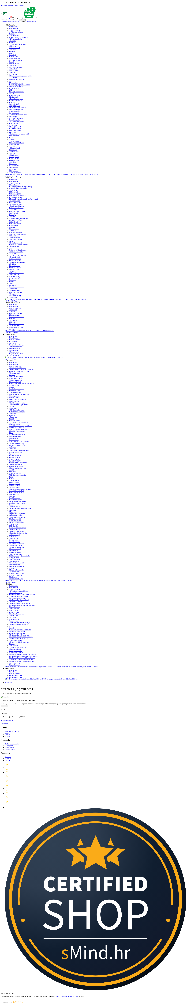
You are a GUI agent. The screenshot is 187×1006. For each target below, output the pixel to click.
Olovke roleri (13, 526)
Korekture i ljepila (15, 390)
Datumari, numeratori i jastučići (19, 371)
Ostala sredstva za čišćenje (17, 647)
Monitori (12, 41)
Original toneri (14, 352)
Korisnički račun (30, 21)
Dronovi (12, 227)
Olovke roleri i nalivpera (17, 412)
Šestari (11, 505)
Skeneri (12, 102)
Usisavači (13, 285)
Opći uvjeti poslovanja (12, 744)
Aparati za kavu (14, 266)
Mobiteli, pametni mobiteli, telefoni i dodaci (23, 199)
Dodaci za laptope (15, 60)
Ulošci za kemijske (15, 473)
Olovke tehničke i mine (16, 410)
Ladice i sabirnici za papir (17, 468)
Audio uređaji (14, 190)
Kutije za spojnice (14, 459)
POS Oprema (14, 35)
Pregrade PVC (13, 438)
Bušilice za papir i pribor (17, 403)
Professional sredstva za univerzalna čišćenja (23, 656)
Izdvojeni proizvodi (15, 30)
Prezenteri (12, 169)
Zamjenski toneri (14, 350)
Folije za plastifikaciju (16, 579)
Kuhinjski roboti (14, 276)
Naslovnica (8, 682)
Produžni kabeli (14, 257)
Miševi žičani (14, 160)
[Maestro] (7, 772)
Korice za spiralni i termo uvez (18, 429)
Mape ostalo (13, 510)
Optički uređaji (14, 123)
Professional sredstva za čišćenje (19, 603)
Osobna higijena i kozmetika (18, 596)
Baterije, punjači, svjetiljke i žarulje (20, 187)
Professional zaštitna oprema (18, 624)
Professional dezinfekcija (17, 598)
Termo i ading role (15, 382)
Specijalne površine (15, 651)
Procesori (13, 125)
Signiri (11, 568)
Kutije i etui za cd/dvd (16, 378)
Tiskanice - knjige (14, 535)
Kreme (11, 626)
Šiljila (11, 477)
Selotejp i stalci (14, 396)
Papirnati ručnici (14, 619)
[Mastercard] (7, 767)
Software (12, 46)
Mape (11, 406)
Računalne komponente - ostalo (19, 134)
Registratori (13, 417)
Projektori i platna (15, 204)
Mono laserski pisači (16, 99)
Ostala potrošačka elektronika (18, 188)
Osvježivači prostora (16, 652)
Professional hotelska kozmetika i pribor (21, 661)
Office (11, 137)
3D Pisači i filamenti (16, 118)
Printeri (12, 42)
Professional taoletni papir (17, 633)
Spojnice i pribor (14, 385)
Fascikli (12, 387)
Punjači (12, 216)
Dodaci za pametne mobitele (18, 234)
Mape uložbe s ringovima (17, 514)
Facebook (8, 757)
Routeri (12, 72)
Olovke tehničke (14, 524)
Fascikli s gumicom (15, 464)
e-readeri (12, 51)
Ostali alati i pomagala (16, 614)
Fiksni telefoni (14, 236)
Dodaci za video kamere (16, 287)
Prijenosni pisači (14, 113)
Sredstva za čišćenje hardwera (19, 642)
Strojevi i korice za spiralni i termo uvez (21, 369)
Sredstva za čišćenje (16, 601)
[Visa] (7, 778)
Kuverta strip (13, 538)
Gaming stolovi (14, 158)
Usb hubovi (13, 164)
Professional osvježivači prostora (19, 635)
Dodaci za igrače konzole (17, 211)
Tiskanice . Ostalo (14, 529)
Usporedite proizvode (7, 21)
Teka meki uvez (14, 559)
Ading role (12, 447)
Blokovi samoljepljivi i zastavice (19, 556)
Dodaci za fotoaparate (16, 292)
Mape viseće (13, 512)
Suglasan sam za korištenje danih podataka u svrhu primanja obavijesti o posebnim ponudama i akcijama (53, 704)
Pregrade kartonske (15, 436)
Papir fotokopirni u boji (16, 491)
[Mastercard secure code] (7, 799)
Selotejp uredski (14, 482)
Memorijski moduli (15, 127)
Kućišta (12, 132)
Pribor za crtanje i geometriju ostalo (20, 508)
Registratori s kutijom (16, 545)
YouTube (7, 760)
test (10, 248)
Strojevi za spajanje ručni (17, 445)
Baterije (12, 215)
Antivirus (12, 139)
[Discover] (7, 788)
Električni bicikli (14, 246)
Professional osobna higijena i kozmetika (22, 605)
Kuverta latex (13, 536)
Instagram (8, 758)
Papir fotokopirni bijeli (16, 492)
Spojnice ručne (14, 454)
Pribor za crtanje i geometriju (18, 405)
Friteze (11, 271)
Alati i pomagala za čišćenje (18, 591)
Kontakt (7, 734)
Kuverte (12, 415)
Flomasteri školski (14, 565)
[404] (95, 990)
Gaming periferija (15, 172)
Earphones (13, 150)
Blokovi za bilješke (15, 552)
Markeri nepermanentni (16, 566)
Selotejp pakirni (14, 484)
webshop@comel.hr (7, 720)
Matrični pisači (13, 97)
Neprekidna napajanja (16, 79)
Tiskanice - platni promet (17, 531)
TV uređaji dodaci (15, 223)
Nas (10, 81)
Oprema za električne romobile (18, 245)
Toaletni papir (13, 621)
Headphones (14, 165)
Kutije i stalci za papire (16, 389)
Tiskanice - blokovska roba (18, 533)
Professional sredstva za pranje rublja (21, 659)
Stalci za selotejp (14, 485)
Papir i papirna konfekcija (17, 399)
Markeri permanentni (16, 563)
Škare (11, 433)
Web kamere (13, 167)
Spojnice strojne (14, 457)
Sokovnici (12, 280)
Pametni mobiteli (14, 238)
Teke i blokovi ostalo (15, 554)
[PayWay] (9, 807)
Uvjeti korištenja (73, 996)
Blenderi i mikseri (15, 267)
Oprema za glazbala (15, 232)
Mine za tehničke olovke (16, 522)
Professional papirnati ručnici (18, 638)
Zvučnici (12, 162)
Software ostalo (14, 136)
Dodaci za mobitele (15, 239)
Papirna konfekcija (15, 593)
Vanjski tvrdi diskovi (16, 92)
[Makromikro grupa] (5, 18)
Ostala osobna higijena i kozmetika (20, 630)
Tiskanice (12, 413)
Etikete (11, 419)
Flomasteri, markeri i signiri (18, 422)
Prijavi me (4, 706)
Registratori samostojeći (16, 543)
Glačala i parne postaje (16, 273)
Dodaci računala (14, 144)
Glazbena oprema (15, 197)
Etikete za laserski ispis (16, 547)
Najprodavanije (13, 28)
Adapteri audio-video (16, 252)
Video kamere (14, 290)
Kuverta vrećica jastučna (16, 573)
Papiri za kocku (14, 498)
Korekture (12, 471)
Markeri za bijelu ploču (16, 570)
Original (12, 343)
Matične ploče (14, 120)
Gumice (11, 478)
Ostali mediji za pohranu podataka (19, 85)
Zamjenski (13, 341)
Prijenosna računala (16, 32)
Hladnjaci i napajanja (16, 121)
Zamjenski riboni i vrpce (16, 345)
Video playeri (13, 222)
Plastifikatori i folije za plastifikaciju (20, 426)
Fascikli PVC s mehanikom (18, 463)
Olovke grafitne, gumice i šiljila (19, 394)
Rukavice (12, 617)
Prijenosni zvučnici (15, 220)
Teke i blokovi (14, 420)
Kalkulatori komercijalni (17, 517)
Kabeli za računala (15, 259)
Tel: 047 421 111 (6, 723)
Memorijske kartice (16, 83)
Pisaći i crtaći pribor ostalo (17, 368)
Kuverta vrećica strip (15, 575)
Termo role (12, 448)
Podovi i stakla (14, 615)
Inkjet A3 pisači (14, 104)
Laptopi (12, 55)
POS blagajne (13, 70)
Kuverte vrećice (14, 424)
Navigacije (13, 209)
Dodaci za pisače (14, 111)
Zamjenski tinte (14, 348)
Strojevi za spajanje (15, 380)
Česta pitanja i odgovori (12, 731)
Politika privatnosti (61, 996)
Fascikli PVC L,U (15, 461)
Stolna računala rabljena (16, 143)
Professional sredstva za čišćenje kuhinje (22, 658)
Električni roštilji (14, 269)
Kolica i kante (13, 610)
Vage (11, 283)
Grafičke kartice (15, 129)
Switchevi (13, 78)
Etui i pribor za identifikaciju (18, 501)
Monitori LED (14, 95)
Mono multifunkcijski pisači (17, 107)
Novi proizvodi (13, 27)
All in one (12, 146)
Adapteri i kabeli (15, 130)
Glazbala (12, 230)
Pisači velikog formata (16, 109)
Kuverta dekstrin (14, 542)
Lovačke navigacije (15, 296)
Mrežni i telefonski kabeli (17, 255)
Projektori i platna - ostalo (17, 262)
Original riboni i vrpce (16, 354)
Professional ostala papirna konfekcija (21, 637)
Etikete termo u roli (15, 549)
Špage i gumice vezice (16, 376)
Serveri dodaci (14, 63)
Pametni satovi (14, 229)
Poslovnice (4, 6)
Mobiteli (12, 241)
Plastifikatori (13, 577)
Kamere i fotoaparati (16, 208)
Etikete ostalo (13, 550)
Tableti (11, 53)
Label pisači (13, 116)
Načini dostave (9, 747)
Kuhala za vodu (14, 274)
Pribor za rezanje (14, 373)
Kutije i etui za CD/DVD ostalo (19, 441)
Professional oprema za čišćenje (19, 623)
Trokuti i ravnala (14, 506)
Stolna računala (14, 48)
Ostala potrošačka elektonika (18, 218)
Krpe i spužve (14, 608)
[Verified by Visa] (7, 793)
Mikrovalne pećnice (15, 278)
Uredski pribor (14, 401)
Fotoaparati (13, 288)
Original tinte (14, 355)
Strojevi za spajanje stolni (17, 443)
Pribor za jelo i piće (15, 675)
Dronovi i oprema (15, 194)
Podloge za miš (14, 397)
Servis (6, 733)
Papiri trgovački (14, 494)
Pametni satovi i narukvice (17, 195)
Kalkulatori (13, 408)
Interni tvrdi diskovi (16, 86)
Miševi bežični (14, 151)
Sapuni (11, 628)
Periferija (12, 49)
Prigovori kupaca (10, 749)
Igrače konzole (14, 185)
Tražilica (22, 20)
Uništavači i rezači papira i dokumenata (21, 383)
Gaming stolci (14, 157)
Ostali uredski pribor (15, 499)
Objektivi (12, 311)
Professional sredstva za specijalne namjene (22, 654)
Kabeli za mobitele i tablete (17, 250)
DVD (11, 93)
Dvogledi (12, 294)
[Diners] (7, 783)
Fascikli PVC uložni (16, 466)
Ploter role (12, 496)
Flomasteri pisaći (14, 572)
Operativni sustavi (14, 141)
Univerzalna (13, 645)
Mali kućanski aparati (16, 206)
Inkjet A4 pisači (14, 106)
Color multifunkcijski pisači (18, 114)
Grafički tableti (14, 56)
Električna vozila (14, 201)
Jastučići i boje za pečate (17, 431)
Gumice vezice (14, 440)
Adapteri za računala (15, 253)
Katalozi (10, 6)
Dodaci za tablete (14, 58)
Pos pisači (13, 69)
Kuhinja (12, 644)
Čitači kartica (13, 155)
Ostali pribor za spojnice (16, 452)
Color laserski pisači (15, 100)
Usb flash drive (14, 88)
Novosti (15, 6)
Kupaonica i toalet (15, 649)
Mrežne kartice (14, 74)
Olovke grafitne (14, 480)
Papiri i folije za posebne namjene (20, 489)
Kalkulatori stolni (15, 519)
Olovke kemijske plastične (17, 475)
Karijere (7, 736)
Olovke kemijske (15, 392)
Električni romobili (15, 243)
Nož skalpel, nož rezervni (17, 434)
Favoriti (17, 21)
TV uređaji (13, 192)
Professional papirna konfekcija (19, 600)
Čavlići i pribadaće (15, 456)
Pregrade (12, 375)
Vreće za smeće (14, 612)
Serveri (12, 34)
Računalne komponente (17, 44)
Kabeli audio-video (15, 260)
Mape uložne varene (15, 515)
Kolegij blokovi (14, 557)
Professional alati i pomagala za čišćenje (22, 594)
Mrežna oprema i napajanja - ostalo (20, 76)
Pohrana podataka (15, 39)
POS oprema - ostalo (16, 67)
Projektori (12, 264)
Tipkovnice (13, 171)
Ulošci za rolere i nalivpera (17, 528)
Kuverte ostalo (13, 540)
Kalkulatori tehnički (15, 521)
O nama (21, 6)
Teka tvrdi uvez (14, 561)
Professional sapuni (15, 663)
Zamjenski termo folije (16, 347)
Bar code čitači (14, 65)
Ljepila (11, 470)
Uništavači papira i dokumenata (19, 450)
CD (10, 90)
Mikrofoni (12, 153)
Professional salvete (15, 640)
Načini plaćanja (9, 745)
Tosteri (11, 281)
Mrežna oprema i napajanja (18, 37)
